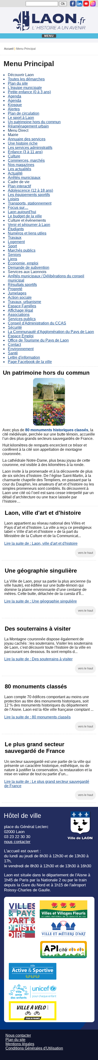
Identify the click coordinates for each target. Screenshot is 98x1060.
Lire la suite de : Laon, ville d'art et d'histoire (41, 543)
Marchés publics (21, 250)
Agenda (14, 96)
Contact (14, 345)
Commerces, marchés (26, 160)
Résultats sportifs (22, 285)
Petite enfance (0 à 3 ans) (29, 92)
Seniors (14, 255)
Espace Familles (22, 306)
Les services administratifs (30, 148)
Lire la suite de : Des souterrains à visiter (38, 659)
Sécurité (15, 327)
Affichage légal (20, 310)
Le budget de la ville (25, 216)
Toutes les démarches (26, 79)
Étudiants (16, 229)
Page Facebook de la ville (30, 362)
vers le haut (85, 553)
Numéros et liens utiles (27, 233)
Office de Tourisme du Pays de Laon (38, 340)
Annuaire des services (26, 139)
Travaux (14, 238)
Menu (49, 36)
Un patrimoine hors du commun (34, 122)
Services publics (22, 319)
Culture (14, 156)
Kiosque (15, 105)
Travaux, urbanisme (24, 302)
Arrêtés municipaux (24, 178)
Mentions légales (19, 1044)
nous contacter (17, 841)
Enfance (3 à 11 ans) (25, 152)
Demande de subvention (28, 267)
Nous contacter (18, 1035)
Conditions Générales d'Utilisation (34, 1048)
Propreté (15, 289)
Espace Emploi (21, 336)
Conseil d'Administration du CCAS (37, 323)
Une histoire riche (23, 143)
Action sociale (20, 297)
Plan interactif (19, 186)
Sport (12, 246)
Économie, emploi (23, 263)
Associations (18, 315)
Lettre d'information (24, 357)
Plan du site (18, 83)
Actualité (15, 173)
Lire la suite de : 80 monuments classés (37, 717)
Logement (16, 242)
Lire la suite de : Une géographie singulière (40, 601)
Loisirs (13, 199)
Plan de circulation (23, 113)
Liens (12, 259)
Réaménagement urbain (28, 126)
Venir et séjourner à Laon (29, 225)
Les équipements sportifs (29, 195)
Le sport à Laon (21, 118)
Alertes (14, 109)
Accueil (9, 48)
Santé (13, 353)
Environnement (21, 349)
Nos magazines (21, 165)
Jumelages (17, 293)
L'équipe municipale (25, 88)
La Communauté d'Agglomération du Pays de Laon (51, 332)
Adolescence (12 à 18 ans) (30, 190)
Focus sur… (18, 208)
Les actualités (19, 169)
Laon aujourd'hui (22, 212)
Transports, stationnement (29, 203)
